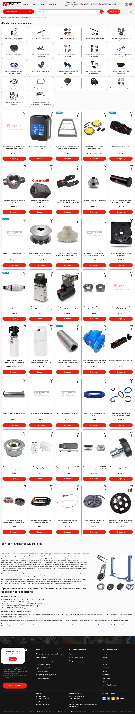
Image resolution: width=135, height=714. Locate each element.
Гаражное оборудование (44, 668)
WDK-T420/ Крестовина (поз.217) (14, 253)
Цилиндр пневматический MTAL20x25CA (121, 308)
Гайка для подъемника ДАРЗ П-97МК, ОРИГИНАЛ (40, 201)
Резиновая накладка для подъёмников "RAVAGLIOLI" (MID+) (14, 521)
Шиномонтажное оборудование (46, 661)
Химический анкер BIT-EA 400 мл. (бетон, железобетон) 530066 (14, 148)
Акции (43, 4)
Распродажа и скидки (76, 661)
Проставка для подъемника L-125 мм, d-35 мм (67, 468)
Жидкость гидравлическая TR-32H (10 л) (41, 148)
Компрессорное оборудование (46, 675)
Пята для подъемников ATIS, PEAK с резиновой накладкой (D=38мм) (94, 468)
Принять (13, 659)
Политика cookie (62, 712)
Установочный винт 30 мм (121, 147)
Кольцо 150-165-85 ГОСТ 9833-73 (68, 413)
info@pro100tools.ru (42, 705)
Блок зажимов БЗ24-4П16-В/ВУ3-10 (121, 360)
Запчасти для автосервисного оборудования (51, 654)
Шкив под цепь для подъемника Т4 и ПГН (41, 254)
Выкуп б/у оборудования (110, 685)
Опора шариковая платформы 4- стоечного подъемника (14, 468)
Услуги (34, 4)
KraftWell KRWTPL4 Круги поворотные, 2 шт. (94, 148)
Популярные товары (76, 657)
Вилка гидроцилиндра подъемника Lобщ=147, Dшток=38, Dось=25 (67, 202)
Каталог (25, 4)
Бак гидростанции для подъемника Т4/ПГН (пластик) (40, 361)
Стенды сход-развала (43, 664)
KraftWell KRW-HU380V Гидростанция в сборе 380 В (14, 361)
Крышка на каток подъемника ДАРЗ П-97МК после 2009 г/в (94, 254)
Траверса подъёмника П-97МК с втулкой (14, 201)
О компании (53, 4)
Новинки (72, 654)
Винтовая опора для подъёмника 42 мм (121, 468)
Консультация (114, 12)
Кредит (104, 671)
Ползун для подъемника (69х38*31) (41, 468)
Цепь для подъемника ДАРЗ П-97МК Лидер (94, 521)
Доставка (105, 668)
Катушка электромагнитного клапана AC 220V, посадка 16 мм (67, 308)
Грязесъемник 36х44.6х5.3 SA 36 (41, 413)
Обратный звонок (15, 685)
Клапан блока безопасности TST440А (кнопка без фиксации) (41, 308)
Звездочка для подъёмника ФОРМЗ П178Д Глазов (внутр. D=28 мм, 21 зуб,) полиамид (67, 255)
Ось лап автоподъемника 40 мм (14, 413)
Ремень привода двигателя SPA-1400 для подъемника (41, 521)
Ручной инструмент (42, 671)
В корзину (14, 158)
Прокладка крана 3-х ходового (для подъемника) (94, 308)
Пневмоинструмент (42, 678)
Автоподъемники (42, 657)
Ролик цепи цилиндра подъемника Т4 (94, 201)
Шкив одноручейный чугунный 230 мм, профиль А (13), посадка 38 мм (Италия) (121, 522)
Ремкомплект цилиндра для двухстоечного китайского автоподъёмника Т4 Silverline (121, 415)
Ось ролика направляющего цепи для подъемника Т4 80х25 (121, 201)
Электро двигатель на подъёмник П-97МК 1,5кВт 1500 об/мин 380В (94, 361)
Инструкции (106, 678)
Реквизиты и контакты (126, 712)
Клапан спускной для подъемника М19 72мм (14, 308)
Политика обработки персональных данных (14, 712)
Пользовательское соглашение (79, 712)
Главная (105, 654)
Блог (104, 682)
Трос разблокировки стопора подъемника (68, 521)
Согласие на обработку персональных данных (42, 712)
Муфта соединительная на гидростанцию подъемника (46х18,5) (67, 362)
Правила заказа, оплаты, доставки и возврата (104, 712)
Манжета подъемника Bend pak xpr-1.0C (94, 414)
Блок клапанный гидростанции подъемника (121, 254)
